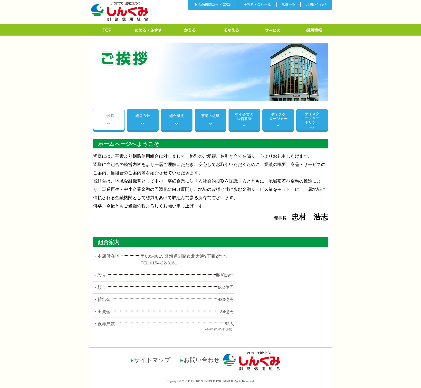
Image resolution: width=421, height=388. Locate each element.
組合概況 (176, 116)
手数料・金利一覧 (257, 4)
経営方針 (142, 116)
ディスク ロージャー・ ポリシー (312, 118)
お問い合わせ (316, 4)
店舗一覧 (288, 4)
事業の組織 (210, 116)
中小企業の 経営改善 (244, 116)
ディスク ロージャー (278, 116)
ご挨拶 (108, 116)
